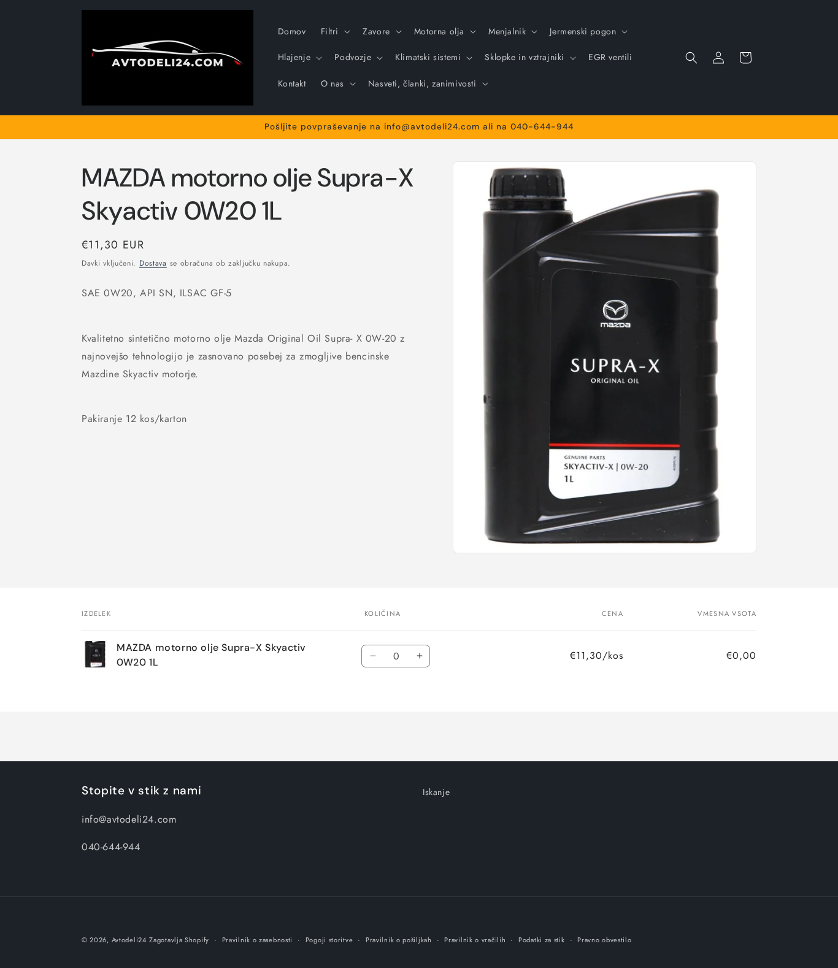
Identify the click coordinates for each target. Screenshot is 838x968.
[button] (334, 31)
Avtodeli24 (129, 940)
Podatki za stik (541, 939)
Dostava (153, 263)
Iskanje (436, 792)
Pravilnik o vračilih (474, 939)
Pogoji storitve (329, 939)
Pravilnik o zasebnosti (257, 939)
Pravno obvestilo (604, 939)
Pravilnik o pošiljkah (399, 939)
